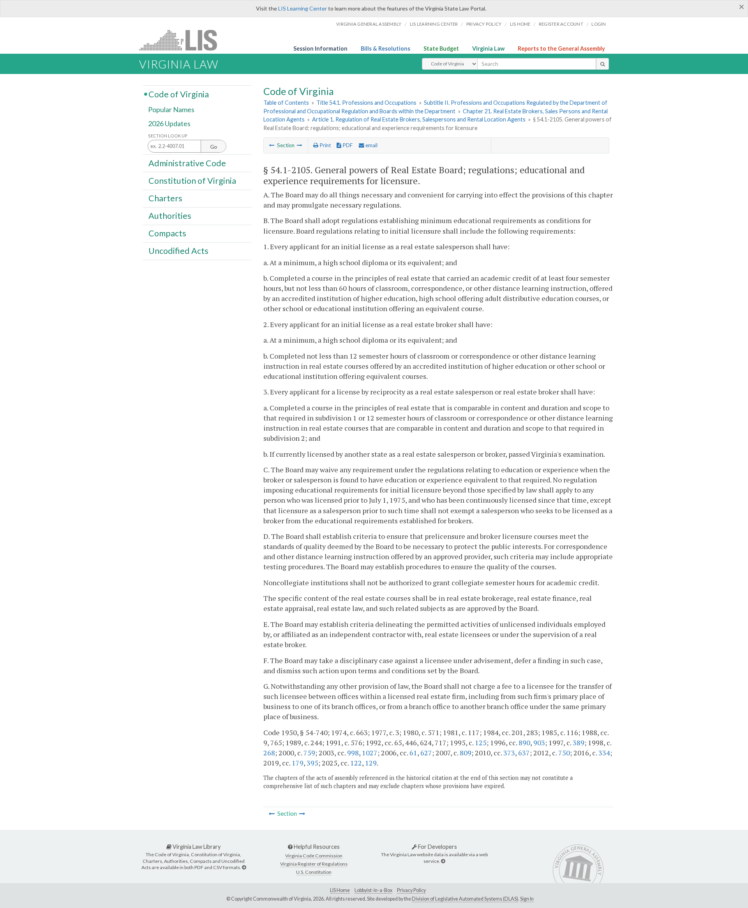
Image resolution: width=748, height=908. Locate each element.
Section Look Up (167, 135)
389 (578, 742)
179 (297, 762)
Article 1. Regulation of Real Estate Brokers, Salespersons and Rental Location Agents (419, 119)
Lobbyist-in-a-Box (373, 890)
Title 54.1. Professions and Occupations (366, 102)
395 (312, 762)
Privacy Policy (484, 23)
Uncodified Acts (178, 251)
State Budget (441, 48)
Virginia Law (488, 48)
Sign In (527, 899)
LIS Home (340, 890)
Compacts (167, 233)
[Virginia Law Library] (244, 867)
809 (465, 752)
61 (413, 752)
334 (604, 752)
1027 (370, 752)
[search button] (602, 64)
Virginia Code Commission (313, 856)
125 (481, 742)
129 (371, 762)
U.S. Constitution (314, 872)
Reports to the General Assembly (561, 48)
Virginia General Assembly (368, 23)
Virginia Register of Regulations (314, 864)
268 (269, 752)
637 (524, 752)
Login (598, 23)
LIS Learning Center (302, 8)
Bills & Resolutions (385, 48)
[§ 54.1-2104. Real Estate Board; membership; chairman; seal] (272, 145)
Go (213, 147)
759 (309, 752)
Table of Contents (286, 102)
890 (524, 742)
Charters (165, 198)
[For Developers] (443, 861)
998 (353, 752)
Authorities (169, 216)
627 (426, 752)
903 (539, 742)
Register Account (561, 23)
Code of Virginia (178, 94)
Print (324, 145)
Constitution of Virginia (192, 180)
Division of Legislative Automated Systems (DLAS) (465, 899)
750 (564, 752)
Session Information (320, 48)
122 (356, 762)
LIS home (520, 23)
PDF (347, 145)
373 (509, 752)
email (371, 145)
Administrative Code (187, 163)
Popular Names (171, 110)
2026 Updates (169, 123)
